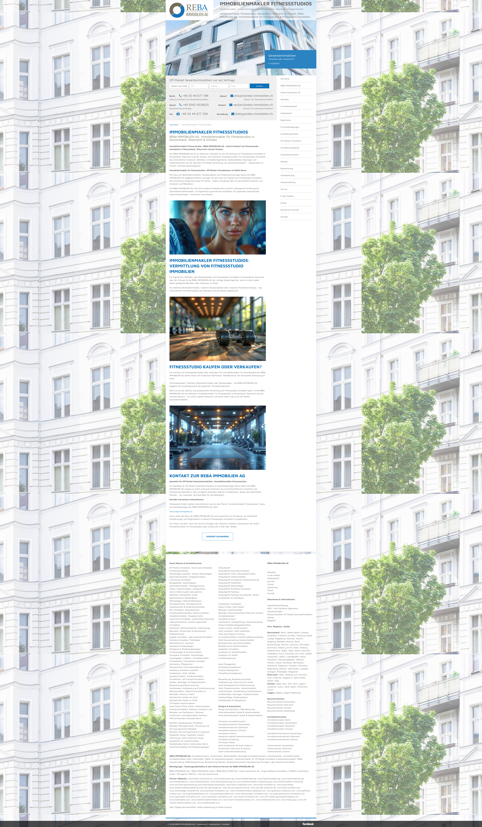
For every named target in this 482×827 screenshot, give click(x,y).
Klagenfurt (287, 678)
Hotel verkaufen (225, 631)
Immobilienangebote (290, 148)
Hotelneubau (175, 688)
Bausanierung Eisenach (215, 762)
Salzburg (289, 675)
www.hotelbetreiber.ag (245, 778)
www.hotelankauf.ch (178, 781)
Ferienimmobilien (194, 652)
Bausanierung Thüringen (258, 762)
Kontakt (275, 63)
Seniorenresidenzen (194, 667)
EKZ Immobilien (176, 610)
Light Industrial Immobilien (200, 637)
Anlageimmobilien (197, 577)
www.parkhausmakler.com (222, 793)
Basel (279, 684)
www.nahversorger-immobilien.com (251, 793)
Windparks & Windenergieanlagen (185, 649)
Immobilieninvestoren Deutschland (234, 724)
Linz (296, 675)
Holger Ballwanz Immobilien (274, 771)
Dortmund (272, 647)
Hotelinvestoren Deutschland (280, 745)
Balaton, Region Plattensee (288, 693)
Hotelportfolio (199, 589)
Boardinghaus (191, 598)
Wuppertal (293, 672)
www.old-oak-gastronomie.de (235, 787)
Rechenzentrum (176, 643)
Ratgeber (271, 620)
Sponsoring (272, 587)
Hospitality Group (177, 735)
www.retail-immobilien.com (246, 797)
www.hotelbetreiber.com (208, 803)
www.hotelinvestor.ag (224, 778)
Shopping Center (195, 616)
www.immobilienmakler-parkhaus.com (247, 790)
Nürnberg (287, 662)
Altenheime (174, 664)
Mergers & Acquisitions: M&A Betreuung (236, 709)
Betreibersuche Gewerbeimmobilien (234, 643)
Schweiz (271, 684)
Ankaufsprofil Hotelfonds (229, 583)
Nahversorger (204, 628)
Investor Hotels (225, 628)
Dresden (305, 632)
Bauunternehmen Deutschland (281, 702)
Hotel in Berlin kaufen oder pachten (185, 592)
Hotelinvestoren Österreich (279, 748)
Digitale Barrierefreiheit (185, 807)
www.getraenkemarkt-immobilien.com (287, 793)
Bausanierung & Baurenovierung (184, 685)
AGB (171, 807)
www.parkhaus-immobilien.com (214, 790)
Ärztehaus (173, 670)
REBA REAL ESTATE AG (227, 771)
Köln (302, 653)
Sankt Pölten (299, 678)
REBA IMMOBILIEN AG (290, 85)
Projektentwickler (198, 682)
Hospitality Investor (195, 735)
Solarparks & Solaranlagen (181, 646)
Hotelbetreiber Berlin (179, 744)
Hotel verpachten (242, 631)
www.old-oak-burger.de (210, 787)
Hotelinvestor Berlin (199, 744)
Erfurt (289, 647)
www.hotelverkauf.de (199, 781)
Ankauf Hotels (224, 607)
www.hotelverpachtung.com (223, 781)
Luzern (280, 687)
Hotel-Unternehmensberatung (232, 751)
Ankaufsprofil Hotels (246, 574)
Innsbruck (277, 678)
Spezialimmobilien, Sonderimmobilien (186, 676)
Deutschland (273, 632)
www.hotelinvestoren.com (268, 800)
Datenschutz (214, 824)
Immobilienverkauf (226, 619)
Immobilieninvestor (200, 756)
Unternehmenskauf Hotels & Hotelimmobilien (239, 712)
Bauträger (182, 682)
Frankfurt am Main (286, 635)
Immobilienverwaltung (228, 739)
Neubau (284, 161)
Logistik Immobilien (178, 637)
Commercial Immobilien (180, 580)
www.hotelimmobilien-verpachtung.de (254, 781)
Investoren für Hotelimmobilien (232, 652)
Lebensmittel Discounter (203, 619)
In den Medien (287, 196)
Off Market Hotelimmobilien (182, 703)
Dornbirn (303, 675)
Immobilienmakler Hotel (180, 759)
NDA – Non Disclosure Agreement (282, 608)
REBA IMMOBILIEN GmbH (203, 771)
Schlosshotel (184, 595)
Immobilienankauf (289, 106)
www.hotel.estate (285, 784)
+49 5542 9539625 (196, 104)
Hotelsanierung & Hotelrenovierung (198, 688)
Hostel (194, 595)
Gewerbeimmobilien (178, 577)
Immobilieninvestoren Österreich (233, 727)
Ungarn (271, 693)
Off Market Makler (226, 742)
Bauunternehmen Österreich (280, 705)
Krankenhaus (175, 673)
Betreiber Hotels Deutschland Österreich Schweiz (240, 613)
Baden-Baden (293, 632)
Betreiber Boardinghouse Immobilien (186, 723)
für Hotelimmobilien (227, 637)
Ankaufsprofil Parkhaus (228, 592)
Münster (271, 662)
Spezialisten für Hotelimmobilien (184, 741)
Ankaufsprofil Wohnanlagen (231, 586)
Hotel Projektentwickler (229, 688)
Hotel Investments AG (290, 92)
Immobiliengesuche (227, 658)
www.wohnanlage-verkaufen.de (184, 790)
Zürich (270, 690)
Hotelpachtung (238, 622)
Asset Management (227, 664)
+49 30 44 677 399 (194, 113)
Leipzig (270, 638)
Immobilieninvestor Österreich (281, 726)
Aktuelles (285, 99)
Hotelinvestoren (240, 628)
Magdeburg (280, 638)
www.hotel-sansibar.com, (289, 787)
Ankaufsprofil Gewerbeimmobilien (233, 571)
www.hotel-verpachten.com (239, 784)
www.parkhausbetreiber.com (195, 793)
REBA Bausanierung (194, 762)
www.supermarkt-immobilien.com (185, 797)
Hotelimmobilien (183, 589)
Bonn (297, 641)
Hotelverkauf (224, 622)
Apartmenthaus (176, 598)
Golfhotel (173, 595)
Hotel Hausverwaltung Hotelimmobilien (236, 640)
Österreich (272, 675)
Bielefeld (281, 641)
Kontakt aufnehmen (217, 536)
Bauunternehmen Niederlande (281, 711)
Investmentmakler (242, 759)
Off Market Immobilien (291, 141)
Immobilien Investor (227, 733)
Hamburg (300, 635)
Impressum (202, 824)
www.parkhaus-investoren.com (281, 790)
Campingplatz (175, 658)
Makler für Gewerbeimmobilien (219, 759)
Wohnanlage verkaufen (180, 574)
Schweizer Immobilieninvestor (232, 721)
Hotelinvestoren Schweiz (278, 751)
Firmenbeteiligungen (290, 127)
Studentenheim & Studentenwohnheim (187, 607)
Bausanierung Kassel (241, 679)
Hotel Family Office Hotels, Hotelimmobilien (189, 706)
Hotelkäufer (236, 604)
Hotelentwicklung (246, 685)
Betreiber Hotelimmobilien (230, 610)
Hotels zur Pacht (186, 694)
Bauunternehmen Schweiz (279, 708)
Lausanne (271, 687)
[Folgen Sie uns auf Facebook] (308, 824)
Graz (269, 678)
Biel (290, 684)
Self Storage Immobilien (193, 679)
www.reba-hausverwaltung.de (211, 784)
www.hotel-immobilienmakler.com (239, 800)
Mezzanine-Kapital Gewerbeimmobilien (236, 736)
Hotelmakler (198, 759)
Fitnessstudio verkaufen (194, 661)
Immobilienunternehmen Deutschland (284, 733)
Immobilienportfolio (289, 134)
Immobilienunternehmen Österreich (283, 736)
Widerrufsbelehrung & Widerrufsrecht (214, 807)
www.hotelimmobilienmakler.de (183, 787)
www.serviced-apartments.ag (183, 784)
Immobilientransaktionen (229, 667)
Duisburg (282, 647)
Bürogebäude (175, 583)
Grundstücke (175, 679)
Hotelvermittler (225, 691)
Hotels (172, 589)
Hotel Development (227, 685)
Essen (296, 647)
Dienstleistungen (275, 611)
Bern (285, 684)
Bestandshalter (230, 756)
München (290, 638)
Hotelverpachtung (254, 622)
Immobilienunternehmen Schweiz (282, 739)
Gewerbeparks (189, 583)
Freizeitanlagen (176, 652)
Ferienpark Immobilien (179, 655)
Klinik (184, 673)
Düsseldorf (272, 635)
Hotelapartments (196, 586)
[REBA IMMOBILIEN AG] (188, 10)
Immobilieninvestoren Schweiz (232, 730)
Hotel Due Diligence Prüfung (231, 634)
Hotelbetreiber (225, 700)
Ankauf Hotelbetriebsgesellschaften (234, 625)
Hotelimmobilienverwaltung (250, 637)
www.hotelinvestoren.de (293, 778)
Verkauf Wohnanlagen (202, 574)
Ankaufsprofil (224, 568)
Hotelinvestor (216, 756)
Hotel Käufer (238, 607)
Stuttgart (271, 672)
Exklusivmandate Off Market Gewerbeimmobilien (289, 614)
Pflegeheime (187, 664)
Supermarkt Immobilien (180, 619)
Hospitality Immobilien (228, 649)
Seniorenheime (176, 667)
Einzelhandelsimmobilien (180, 613)
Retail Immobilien (201, 613)
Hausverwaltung (288, 182)
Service (284, 189)
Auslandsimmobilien (290, 154)
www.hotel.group (289, 800)
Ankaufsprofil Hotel (227, 574)
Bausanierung (287, 168)
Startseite (285, 79)
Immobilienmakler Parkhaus (194, 715)
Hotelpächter (240, 700)
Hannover (306, 650)
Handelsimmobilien (178, 616)
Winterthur (302, 687)
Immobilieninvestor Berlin (279, 720)
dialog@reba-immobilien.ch (254, 113)
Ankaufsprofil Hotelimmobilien (232, 577)
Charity (270, 584)
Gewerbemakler (274, 756)
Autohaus (189, 643)
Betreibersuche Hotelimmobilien (233, 646)
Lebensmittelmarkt (178, 622)
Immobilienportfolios (178, 571)
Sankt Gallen (290, 687)
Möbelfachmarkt (176, 634)
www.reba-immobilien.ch (180, 511)
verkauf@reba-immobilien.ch (253, 104)
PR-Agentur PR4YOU (186, 774)
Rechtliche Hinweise (290, 210)
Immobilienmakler (291, 756)
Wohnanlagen (175, 601)
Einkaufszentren (192, 610)
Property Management (228, 670)
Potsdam (293, 665)
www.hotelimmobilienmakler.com (206, 800)
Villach (270, 681)
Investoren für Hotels (227, 655)
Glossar (270, 617)
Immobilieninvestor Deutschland (282, 723)
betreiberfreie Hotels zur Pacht (183, 700)
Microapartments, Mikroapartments (185, 604)
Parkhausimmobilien (178, 709)
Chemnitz (294, 644)
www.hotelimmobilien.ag (268, 778)
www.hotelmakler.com (179, 800)
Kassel (309, 635)
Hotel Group (174, 738)
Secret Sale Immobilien (201, 568)
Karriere (271, 581)
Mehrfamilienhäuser (192, 601)
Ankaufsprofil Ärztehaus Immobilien (234, 589)
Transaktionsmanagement (230, 673)
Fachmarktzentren (188, 628)
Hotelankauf (286, 113)
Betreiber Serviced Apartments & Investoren (189, 732)
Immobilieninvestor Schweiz (280, 729)
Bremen (284, 644)
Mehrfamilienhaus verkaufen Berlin (185, 718)
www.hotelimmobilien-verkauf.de (288, 781)
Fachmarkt (174, 628)
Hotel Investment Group (192, 738)
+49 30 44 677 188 (195, 95)
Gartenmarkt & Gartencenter (193, 631)
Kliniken (192, 673)
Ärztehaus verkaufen (189, 670)
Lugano (301, 684)
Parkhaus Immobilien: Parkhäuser (184, 640)
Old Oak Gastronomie (208, 774)
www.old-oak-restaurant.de (263, 787)
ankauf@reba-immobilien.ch (253, 95)
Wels (277, 681)
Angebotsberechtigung (277, 605)
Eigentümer (286, 120)
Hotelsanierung (287, 175)
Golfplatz (187, 658)
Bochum (290, 641)
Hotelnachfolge (225, 697)
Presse (283, 203)
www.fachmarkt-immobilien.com (217, 797)
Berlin (283, 632)
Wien (281, 675)
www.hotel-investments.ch (200, 778)
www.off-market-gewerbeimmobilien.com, (279, 797)
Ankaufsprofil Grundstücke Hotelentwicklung (238, 580)
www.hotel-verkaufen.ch (264, 784)
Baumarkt (173, 631)
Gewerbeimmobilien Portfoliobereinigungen (189, 747)
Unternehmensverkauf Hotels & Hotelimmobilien (240, 715)
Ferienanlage (197, 655)
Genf (295, 684)
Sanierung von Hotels (243, 682)
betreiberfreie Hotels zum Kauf (183, 697)
